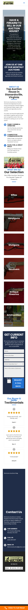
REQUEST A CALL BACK (18, 383)
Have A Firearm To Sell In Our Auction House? (14, 25)
